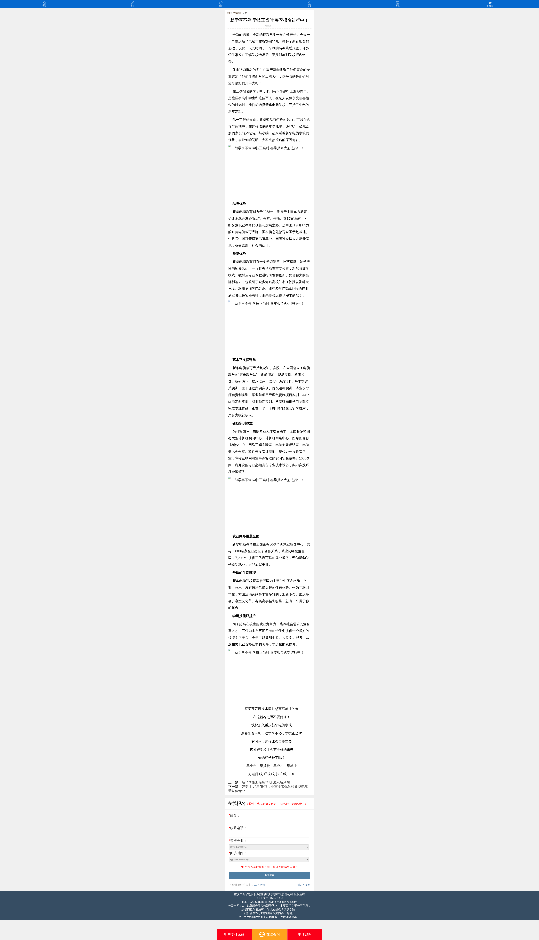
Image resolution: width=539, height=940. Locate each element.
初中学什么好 (234, 934)
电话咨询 (304, 934)
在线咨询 (273, 934)
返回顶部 (304, 884)
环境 (397, 6)
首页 (44, 6)
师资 (309, 6)
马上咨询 (259, 884)
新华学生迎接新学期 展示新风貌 (266, 782)
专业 (132, 6)
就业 (221, 6)
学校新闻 (237, 13)
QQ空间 (490, 6)
